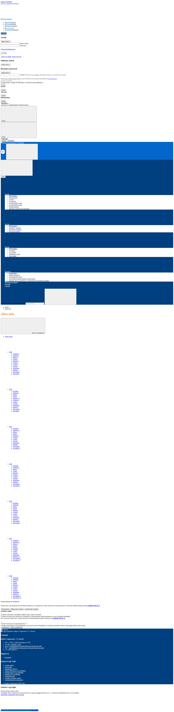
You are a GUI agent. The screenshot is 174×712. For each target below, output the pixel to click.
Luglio (15, 365)
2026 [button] (10, 352)
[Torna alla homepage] (87, 143)
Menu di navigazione (38, 333)
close (3, 177)
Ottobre (15, 370)
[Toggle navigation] (17, 168)
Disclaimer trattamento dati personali (12, 695)
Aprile (15, 359)
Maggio (16, 361)
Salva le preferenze (16, 627)
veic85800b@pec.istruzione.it (26, 648)
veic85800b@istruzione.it (25, 646)
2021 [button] (10, 538)
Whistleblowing (10, 676)
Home (7, 307)
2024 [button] (10, 427)
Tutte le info (8, 336)
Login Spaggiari (52, 78)
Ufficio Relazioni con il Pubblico (15, 671)
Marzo (15, 357)
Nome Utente (24, 43)
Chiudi (3, 90)
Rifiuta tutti (17, 609)
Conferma (11, 141)
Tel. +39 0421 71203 (14, 644)
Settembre (16, 368)
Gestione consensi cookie (13, 678)
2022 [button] (10, 501)
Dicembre (16, 374)
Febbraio (16, 356)
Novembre (16, 372)
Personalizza (5, 609)
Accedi (4, 33)
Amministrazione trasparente (14, 680)
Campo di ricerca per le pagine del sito (13, 303)
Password (23, 45)
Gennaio (16, 354)
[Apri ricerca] (22, 152)
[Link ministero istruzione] (10, 3)
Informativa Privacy (11, 669)
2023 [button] (10, 464)
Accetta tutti (31, 609)
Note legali (8, 667)
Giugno (15, 363)
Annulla (4, 141)
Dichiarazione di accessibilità (14, 672)
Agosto (15, 366)
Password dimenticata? (8, 49)
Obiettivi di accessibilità (12, 674)
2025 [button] (10, 389)
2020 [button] (10, 576)
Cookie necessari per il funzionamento (13, 624)
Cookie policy (9, 665)
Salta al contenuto (6, 2)
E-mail (22, 75)
